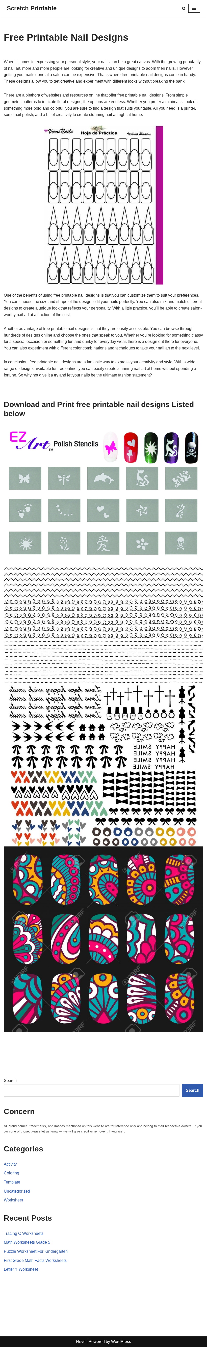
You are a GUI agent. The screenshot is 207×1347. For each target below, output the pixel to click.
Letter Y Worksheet (21, 1269)
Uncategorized (17, 1191)
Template (12, 1182)
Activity (10, 1164)
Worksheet (13, 1200)
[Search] (184, 8)
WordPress (121, 1341)
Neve (81, 1341)
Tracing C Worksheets (23, 1233)
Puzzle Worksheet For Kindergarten (36, 1251)
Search (10, 1080)
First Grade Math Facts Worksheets (35, 1260)
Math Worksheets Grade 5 (27, 1242)
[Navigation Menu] (194, 8)
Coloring (11, 1173)
